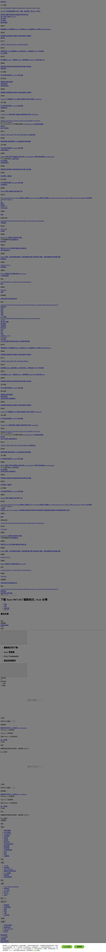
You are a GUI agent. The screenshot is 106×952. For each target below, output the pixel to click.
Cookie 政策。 (37, 950)
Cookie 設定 (66, 946)
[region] (53, 947)
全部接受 (79, 946)
